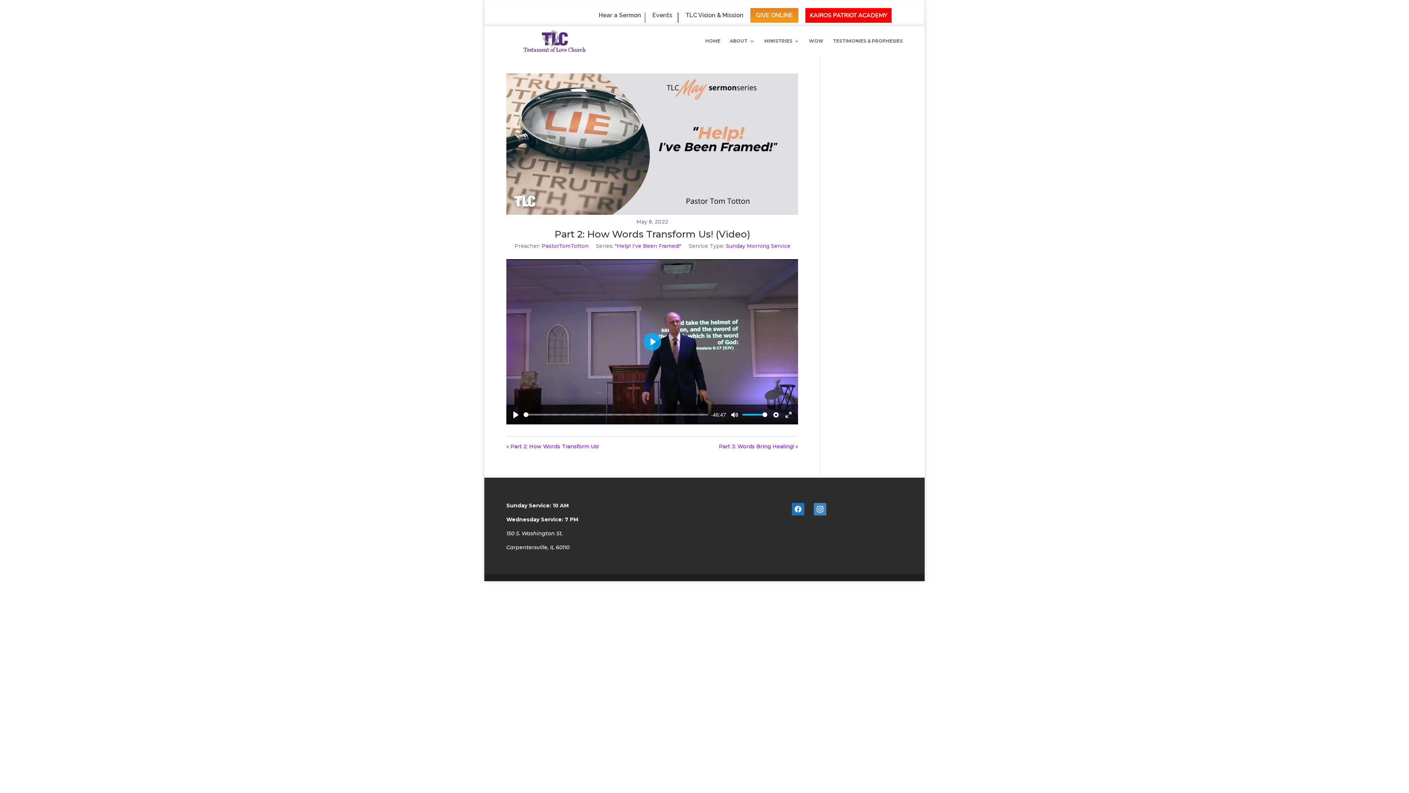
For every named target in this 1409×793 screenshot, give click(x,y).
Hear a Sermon (620, 15)
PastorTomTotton (565, 246)
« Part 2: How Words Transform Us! (552, 446)
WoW (816, 41)
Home (712, 41)
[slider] (616, 414)
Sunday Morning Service (758, 246)
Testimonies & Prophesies (868, 41)
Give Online (774, 15)
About (738, 41)
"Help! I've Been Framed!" (648, 246)
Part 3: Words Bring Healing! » (758, 446)
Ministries (778, 41)
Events (662, 15)
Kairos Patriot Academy (848, 15)
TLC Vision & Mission (714, 15)
